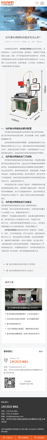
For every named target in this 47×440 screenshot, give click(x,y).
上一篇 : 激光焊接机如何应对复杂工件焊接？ (19, 264)
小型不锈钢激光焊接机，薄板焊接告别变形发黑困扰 (24, 329)
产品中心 (8, 437)
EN (37, 3)
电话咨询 (39, 437)
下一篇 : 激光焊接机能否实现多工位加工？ (19, 270)
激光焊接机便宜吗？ (14, 324)
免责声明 (40, 429)
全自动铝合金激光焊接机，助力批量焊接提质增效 (24, 319)
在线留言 (23, 437)
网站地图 (4, 431)
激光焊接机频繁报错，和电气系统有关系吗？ (23, 334)
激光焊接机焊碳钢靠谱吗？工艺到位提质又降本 (24, 314)
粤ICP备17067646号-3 (29, 429)
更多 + (41, 351)
